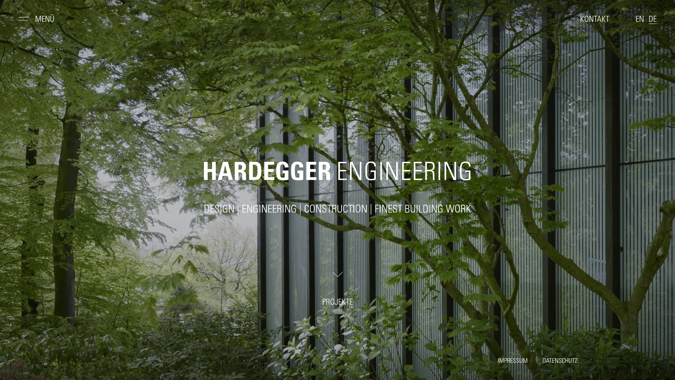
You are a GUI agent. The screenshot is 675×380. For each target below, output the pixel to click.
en (640, 20)
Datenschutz (641, 351)
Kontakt (594, 20)
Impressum (593, 351)
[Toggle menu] (23, 21)
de (653, 20)
